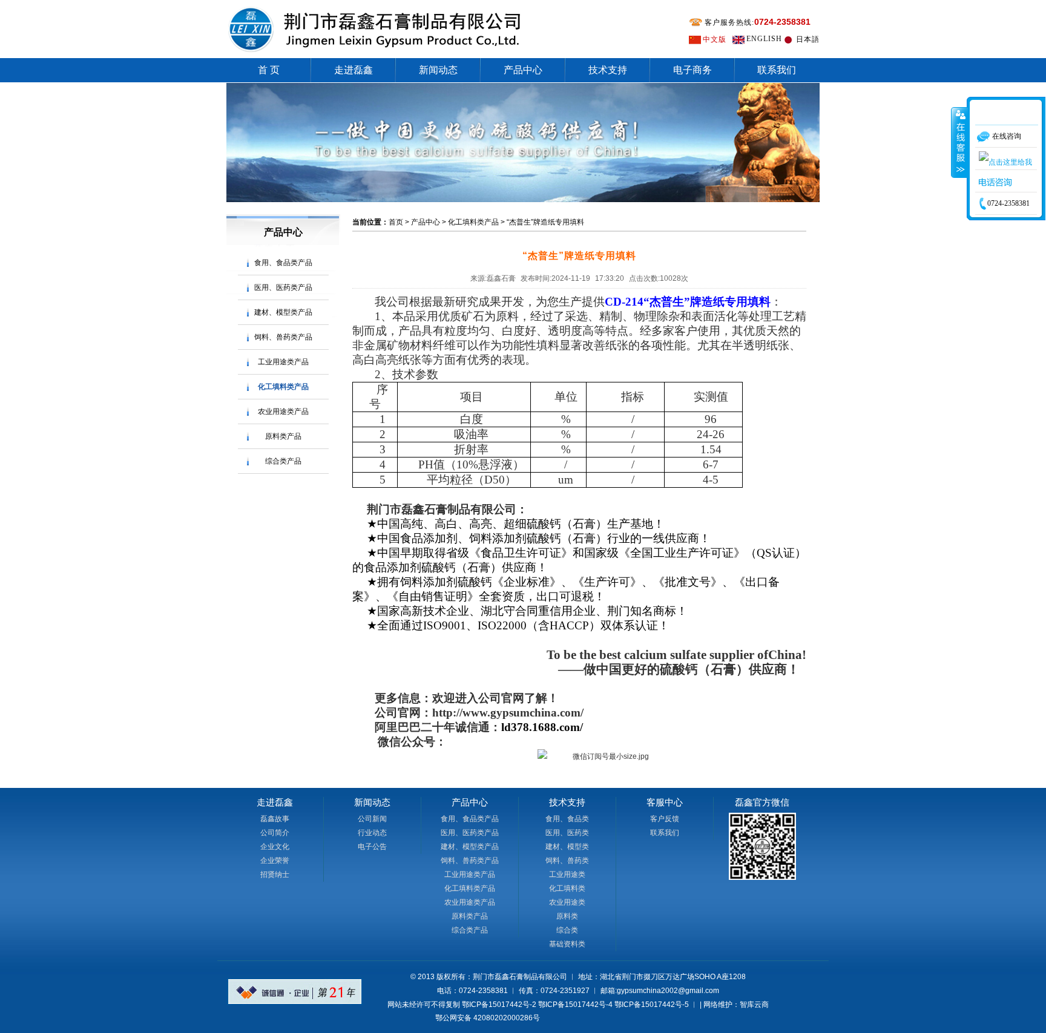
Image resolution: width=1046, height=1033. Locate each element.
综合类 (567, 930)
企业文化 (274, 846)
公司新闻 (372, 819)
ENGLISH (764, 38)
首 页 (269, 70)
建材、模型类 (567, 846)
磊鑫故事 (274, 819)
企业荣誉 (274, 860)
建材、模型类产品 (283, 312)
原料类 (567, 916)
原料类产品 (283, 436)
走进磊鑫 (353, 70)
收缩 (959, 142)
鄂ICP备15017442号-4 (575, 1004)
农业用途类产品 (283, 411)
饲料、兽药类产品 (283, 337)
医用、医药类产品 (283, 287)
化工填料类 (567, 888)
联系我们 (776, 70)
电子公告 (372, 846)
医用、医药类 (567, 832)
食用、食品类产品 (283, 262)
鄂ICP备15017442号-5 (651, 1004)
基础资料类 (567, 944)
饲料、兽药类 (567, 860)
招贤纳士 (274, 874)
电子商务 (692, 70)
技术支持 (607, 70)
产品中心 (523, 70)
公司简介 (274, 832)
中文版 (714, 39)
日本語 (808, 39)
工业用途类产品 (283, 362)
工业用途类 (567, 874)
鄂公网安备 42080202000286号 (487, 1018)
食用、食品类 (567, 819)
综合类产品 (283, 461)
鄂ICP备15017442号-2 (499, 1004)
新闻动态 (438, 70)
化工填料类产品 (283, 386)
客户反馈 (664, 819)
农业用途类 (567, 902)
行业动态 (372, 832)
